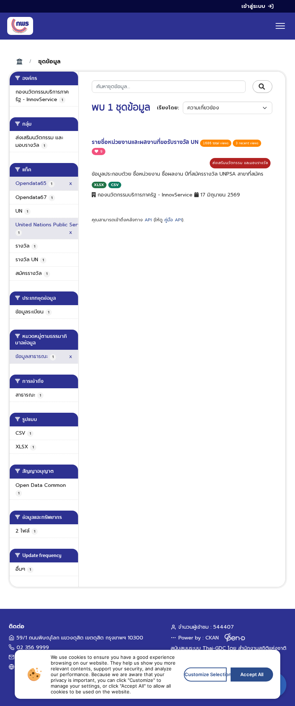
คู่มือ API (173, 220)
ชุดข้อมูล (49, 61)
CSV (115, 184)
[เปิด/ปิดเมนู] (280, 25)
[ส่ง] (262, 86)
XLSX (99, 184)
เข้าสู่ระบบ (253, 6)
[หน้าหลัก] (20, 26)
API (148, 220)
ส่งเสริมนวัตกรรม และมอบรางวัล (240, 163)
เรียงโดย (167, 108)
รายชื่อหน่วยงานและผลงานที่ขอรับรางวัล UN (146, 142)
